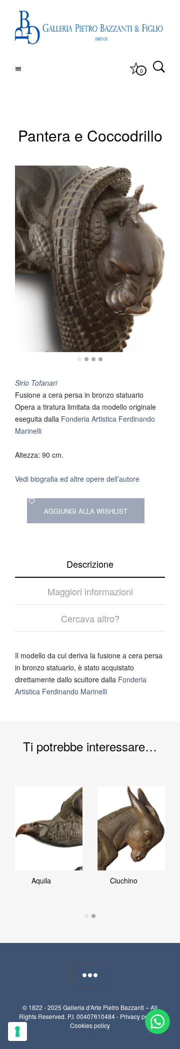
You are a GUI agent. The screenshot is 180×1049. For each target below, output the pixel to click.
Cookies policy (90, 1025)
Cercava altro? (90, 618)
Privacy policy (139, 1016)
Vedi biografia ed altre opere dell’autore (77, 479)
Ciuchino (124, 880)
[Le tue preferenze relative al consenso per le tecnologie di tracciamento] (17, 1031)
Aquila (41, 880)
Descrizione (90, 563)
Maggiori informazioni (90, 591)
